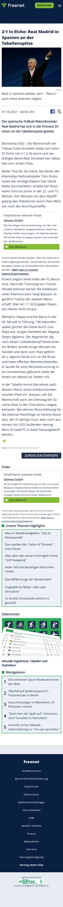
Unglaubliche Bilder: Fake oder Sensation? (25, 589)
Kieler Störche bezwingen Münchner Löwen (29, 569)
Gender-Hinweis (32, 825)
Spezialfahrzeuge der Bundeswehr (28, 579)
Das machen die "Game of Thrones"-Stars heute (29, 546)
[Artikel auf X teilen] (59, 111)
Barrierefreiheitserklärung (31, 778)
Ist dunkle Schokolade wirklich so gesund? (27, 600)
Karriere (31, 849)
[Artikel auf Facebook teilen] (52, 111)
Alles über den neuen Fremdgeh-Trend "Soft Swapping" (31, 558)
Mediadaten (31, 841)
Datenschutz (31, 794)
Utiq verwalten (31, 810)
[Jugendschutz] (31, 881)
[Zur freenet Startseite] (13, 4)
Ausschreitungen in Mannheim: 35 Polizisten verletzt (31, 704)
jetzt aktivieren (17, 247)
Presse (31, 833)
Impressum (31, 786)
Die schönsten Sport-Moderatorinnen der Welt (33, 682)
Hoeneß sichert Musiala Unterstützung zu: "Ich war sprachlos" (33, 727)
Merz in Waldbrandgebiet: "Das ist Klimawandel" (28, 535)
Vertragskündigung (32, 857)
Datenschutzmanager (31, 802)
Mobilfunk (44, 5)
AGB (31, 818)
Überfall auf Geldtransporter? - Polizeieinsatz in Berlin (29, 693)
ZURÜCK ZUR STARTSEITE (41, 455)
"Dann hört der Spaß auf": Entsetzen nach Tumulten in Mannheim (32, 716)
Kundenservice (31, 770)
